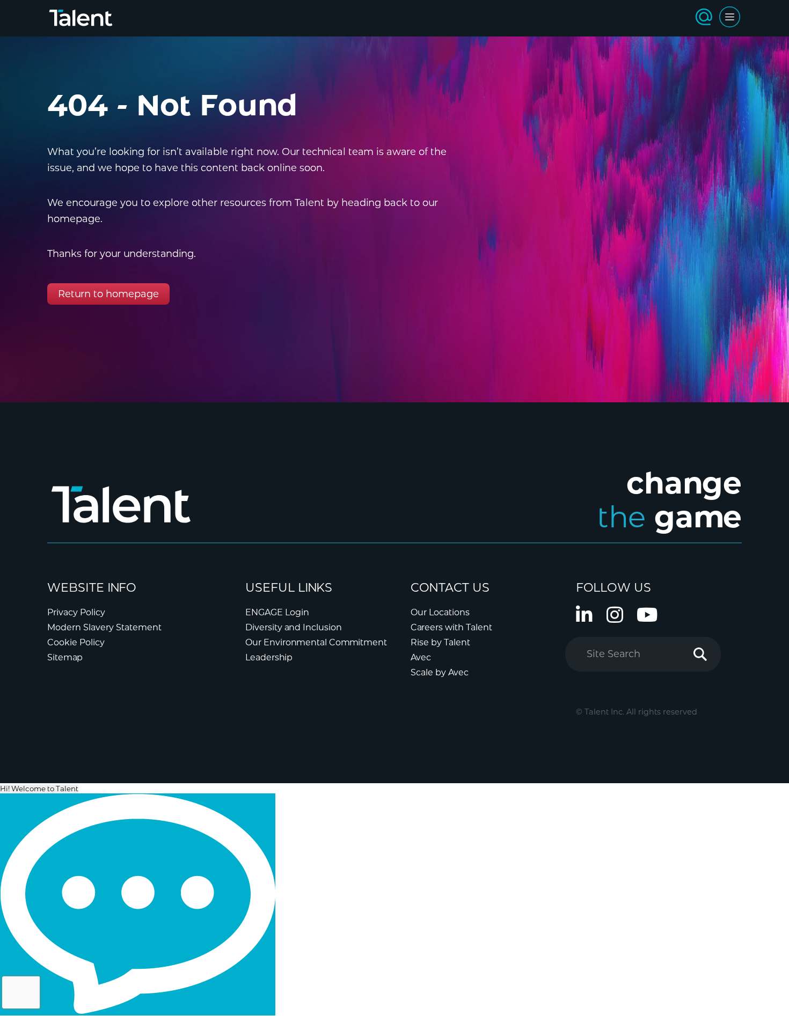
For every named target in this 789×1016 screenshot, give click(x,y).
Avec (421, 657)
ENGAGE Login (277, 612)
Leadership (269, 657)
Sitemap (65, 657)
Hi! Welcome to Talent (39, 788)
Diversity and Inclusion (293, 627)
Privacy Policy (76, 612)
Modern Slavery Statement (104, 627)
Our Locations (440, 612)
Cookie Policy (76, 642)
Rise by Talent (440, 642)
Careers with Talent (451, 627)
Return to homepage (108, 294)
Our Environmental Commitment (316, 642)
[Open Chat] (137, 904)
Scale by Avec (440, 672)
